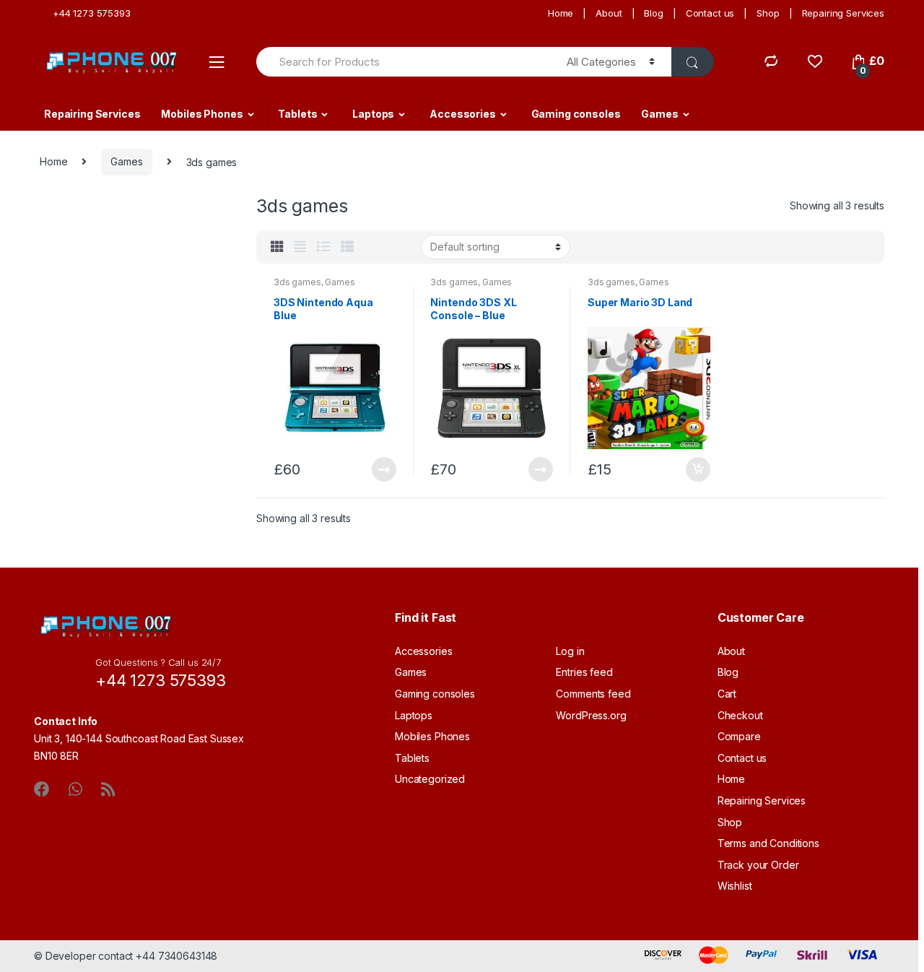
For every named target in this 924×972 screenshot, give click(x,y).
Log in (570, 651)
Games (659, 114)
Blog (653, 13)
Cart (727, 693)
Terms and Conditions (768, 843)
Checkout (740, 715)
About (609, 13)
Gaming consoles (576, 114)
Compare (739, 736)
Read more (383, 469)
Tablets (297, 114)
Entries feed (584, 672)
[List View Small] (347, 247)
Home (560, 13)
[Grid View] (277, 247)
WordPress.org (591, 715)
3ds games (297, 282)
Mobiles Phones (202, 114)
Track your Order (758, 865)
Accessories (462, 114)
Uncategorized (430, 779)
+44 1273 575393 (92, 13)
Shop (768, 13)
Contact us (710, 13)
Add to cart (697, 469)
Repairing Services (843, 13)
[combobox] (403, 62)
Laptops (373, 114)
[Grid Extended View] (300, 247)
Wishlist (735, 886)
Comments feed (593, 693)
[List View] (323, 247)
